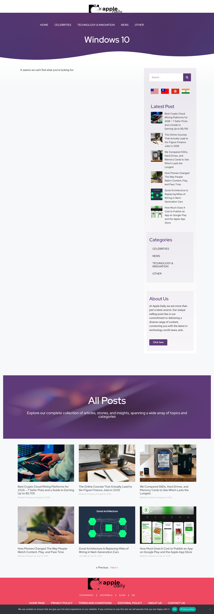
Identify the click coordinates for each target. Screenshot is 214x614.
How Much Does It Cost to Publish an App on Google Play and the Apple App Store (175, 215)
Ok (174, 609)
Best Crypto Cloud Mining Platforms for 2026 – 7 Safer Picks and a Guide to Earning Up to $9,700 (176, 121)
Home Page (37, 603)
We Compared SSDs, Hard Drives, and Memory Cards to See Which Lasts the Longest (177, 159)
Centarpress (86, 595)
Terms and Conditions (95, 603)
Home (44, 25)
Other (139, 25)
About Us (155, 603)
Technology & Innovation (96, 25)
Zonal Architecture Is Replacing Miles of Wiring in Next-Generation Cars (104, 550)
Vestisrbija (106, 595)
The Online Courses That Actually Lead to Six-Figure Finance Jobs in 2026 (105, 488)
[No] (210, 609)
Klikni (122, 595)
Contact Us (176, 603)
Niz (133, 595)
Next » (114, 567)
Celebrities (63, 25)
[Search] (187, 77)
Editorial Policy (130, 603)
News (124, 25)
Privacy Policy (61, 603)
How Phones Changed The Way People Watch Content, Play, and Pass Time (42, 550)
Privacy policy (187, 609)
